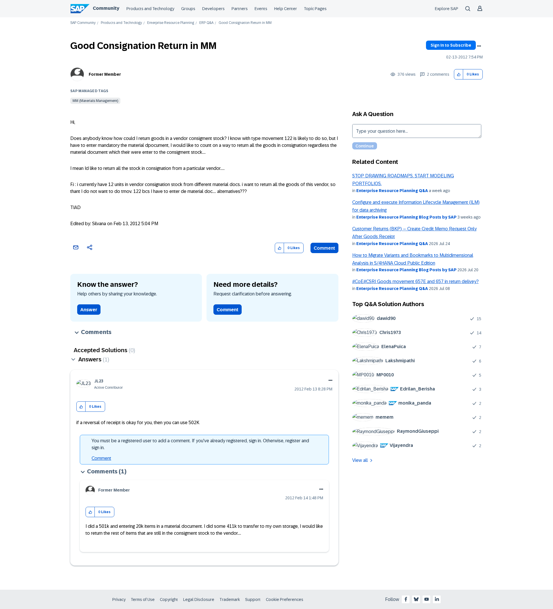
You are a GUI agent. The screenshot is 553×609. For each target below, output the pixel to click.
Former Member (105, 74)
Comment (324, 248)
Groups (188, 8)
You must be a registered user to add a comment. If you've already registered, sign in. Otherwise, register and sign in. (200, 444)
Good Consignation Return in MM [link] (245, 23)
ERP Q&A (206, 23)
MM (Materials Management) (95, 101)
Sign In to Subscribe (451, 45)
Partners (240, 8)
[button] (458, 74)
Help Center (285, 8)
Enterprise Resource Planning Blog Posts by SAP (406, 217)
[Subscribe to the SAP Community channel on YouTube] (426, 599)
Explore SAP (446, 8)
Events (261, 8)
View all (360, 460)
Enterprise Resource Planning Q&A (392, 190)
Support (253, 599)
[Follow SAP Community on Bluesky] (416, 599)
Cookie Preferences (284, 599)
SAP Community (83, 23)
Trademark (229, 599)
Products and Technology (150, 8)
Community (106, 8)
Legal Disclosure (198, 599)
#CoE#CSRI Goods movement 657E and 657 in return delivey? (415, 281)
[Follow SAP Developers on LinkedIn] (437, 599)
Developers (213, 8)
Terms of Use (143, 599)
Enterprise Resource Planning (170, 23)
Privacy (119, 599)
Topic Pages (315, 8)
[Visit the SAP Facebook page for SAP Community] (406, 599)
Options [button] (479, 46)
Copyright (169, 599)
